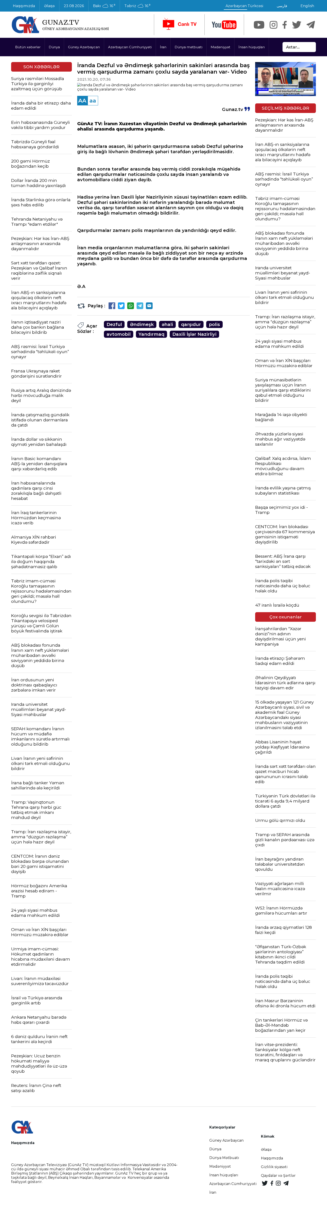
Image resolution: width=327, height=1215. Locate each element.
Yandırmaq (151, 334)
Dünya (54, 47)
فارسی (282, 6)
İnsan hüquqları (251, 47)
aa (92, 100)
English (307, 6)
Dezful (114, 324)
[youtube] (224, 25)
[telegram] (311, 25)
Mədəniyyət (220, 47)
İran (163, 47)
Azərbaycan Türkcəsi (244, 6)
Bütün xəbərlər (27, 47)
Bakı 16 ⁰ (104, 6)
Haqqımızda (24, 6)
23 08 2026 (74, 6)
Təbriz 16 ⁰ (137, 6)
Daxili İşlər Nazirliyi (194, 334)
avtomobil (119, 334)
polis (214, 324)
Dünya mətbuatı (188, 47)
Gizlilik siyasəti (274, 1167)
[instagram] (273, 25)
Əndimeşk (142, 324)
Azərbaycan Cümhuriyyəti (130, 47)
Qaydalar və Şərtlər (278, 1175)
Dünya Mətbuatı (224, 1158)
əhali (167, 324)
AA (82, 100)
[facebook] (285, 25)
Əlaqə (49, 6)
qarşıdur (191, 324)
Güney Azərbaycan (84, 47)
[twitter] (296, 25)
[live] (179, 24)
